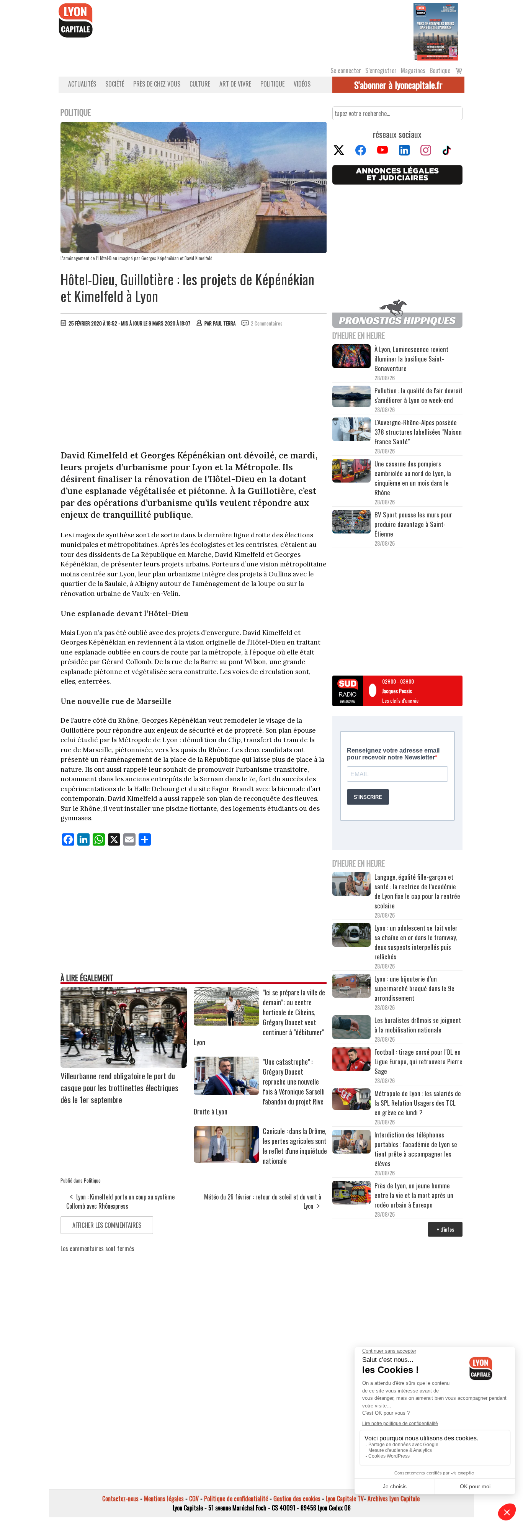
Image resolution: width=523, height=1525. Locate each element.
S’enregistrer (381, 70)
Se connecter (345, 70)
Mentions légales (164, 1498)
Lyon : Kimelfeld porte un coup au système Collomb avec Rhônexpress (120, 1201)
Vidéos (302, 83)
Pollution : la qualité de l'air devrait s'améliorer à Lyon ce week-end (418, 395)
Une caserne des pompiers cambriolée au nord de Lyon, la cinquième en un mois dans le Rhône (412, 478)
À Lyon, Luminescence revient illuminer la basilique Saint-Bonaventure (411, 358)
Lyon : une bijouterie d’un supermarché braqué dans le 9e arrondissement (414, 988)
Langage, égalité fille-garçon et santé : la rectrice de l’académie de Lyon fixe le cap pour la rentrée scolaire (417, 891)
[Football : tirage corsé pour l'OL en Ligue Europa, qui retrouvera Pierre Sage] (351, 1060)
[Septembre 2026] (435, 31)
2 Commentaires (267, 323)
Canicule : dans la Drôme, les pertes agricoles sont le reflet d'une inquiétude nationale (295, 1146)
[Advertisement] (193, 390)
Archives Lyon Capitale (394, 1498)
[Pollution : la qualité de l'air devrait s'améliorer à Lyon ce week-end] (351, 397)
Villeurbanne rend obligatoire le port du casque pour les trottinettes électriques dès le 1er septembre (119, 1087)
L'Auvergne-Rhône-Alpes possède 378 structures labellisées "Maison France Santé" (418, 431)
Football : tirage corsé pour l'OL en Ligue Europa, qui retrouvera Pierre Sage (418, 1061)
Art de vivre (235, 83)
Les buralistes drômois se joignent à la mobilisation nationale (417, 1024)
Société (114, 83)
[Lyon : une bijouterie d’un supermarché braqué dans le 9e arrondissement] (351, 987)
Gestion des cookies (296, 1498)
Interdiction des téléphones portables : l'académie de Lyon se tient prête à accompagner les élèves (415, 1149)
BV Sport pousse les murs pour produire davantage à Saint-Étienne (413, 524)
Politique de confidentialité (236, 1498)
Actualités (82, 83)
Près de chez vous (156, 83)
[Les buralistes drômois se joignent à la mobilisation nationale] (351, 1028)
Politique (272, 83)
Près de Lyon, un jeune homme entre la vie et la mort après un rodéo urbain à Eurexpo (413, 1195)
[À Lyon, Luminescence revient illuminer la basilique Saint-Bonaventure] (351, 357)
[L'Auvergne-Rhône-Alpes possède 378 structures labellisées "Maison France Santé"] (351, 430)
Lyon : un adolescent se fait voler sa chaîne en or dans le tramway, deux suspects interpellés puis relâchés (416, 942)
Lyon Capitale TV (345, 1498)
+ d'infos (445, 1229)
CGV (194, 1498)
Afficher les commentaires (106, 1225)
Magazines (413, 70)
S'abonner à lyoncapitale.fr (398, 85)
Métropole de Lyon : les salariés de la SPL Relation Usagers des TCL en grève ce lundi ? (417, 1102)
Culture (200, 83)
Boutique (440, 70)
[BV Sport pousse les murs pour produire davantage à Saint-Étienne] (351, 523)
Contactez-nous (120, 1498)
